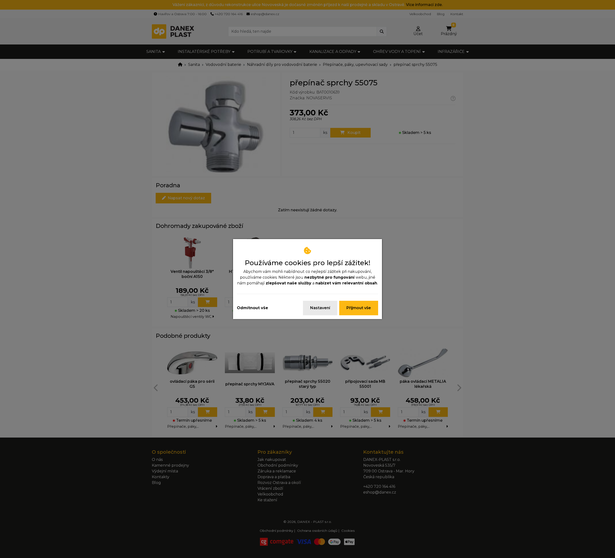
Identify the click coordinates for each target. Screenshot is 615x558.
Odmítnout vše (252, 308)
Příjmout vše (358, 308)
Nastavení (320, 308)
